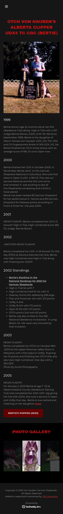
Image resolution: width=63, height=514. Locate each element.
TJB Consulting (50, 496)
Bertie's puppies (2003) (23, 413)
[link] (31, 506)
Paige (38, 403)
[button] (10, 6)
